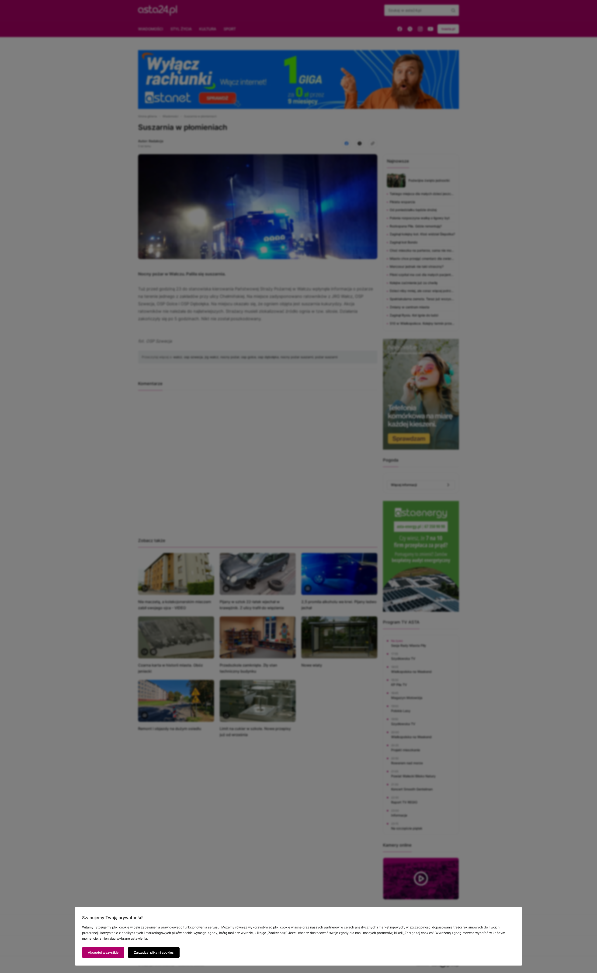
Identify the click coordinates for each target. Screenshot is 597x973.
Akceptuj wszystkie (103, 952)
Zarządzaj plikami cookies (154, 952)
